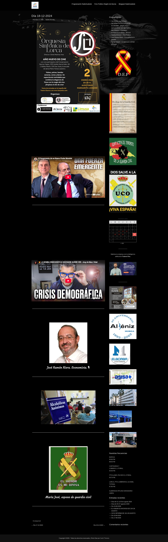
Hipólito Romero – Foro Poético (121, 35)
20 (123, 234)
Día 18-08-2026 (116, 515)
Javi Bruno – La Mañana (118, 21)
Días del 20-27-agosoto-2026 (120, 504)
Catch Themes (104, 538)
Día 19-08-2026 (116, 506)
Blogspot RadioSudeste (127, 4)
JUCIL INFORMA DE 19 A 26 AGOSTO (123, 513)
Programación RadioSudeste (82, 4)
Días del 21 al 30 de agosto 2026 (121, 501)
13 (123, 231)
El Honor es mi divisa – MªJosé (121, 32)
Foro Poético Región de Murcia (105, 4)
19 (119, 234)
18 (115, 234)
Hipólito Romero (50, 19)
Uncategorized (37, 521)
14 (126, 231)
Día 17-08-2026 (116, 518)
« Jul (122, 243)
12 (119, 231)
